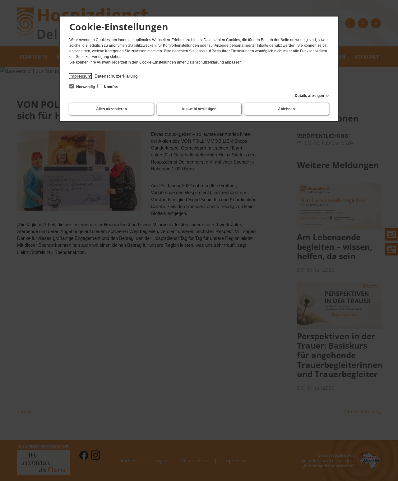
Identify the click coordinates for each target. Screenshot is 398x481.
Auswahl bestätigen (199, 109)
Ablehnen (286, 109)
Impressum (80, 76)
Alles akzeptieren (111, 109)
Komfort (110, 87)
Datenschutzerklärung (116, 76)
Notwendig (85, 87)
